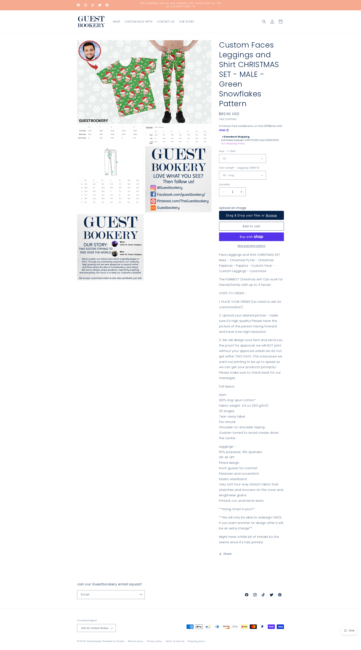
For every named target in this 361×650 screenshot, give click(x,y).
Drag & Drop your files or (251, 215)
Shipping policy (196, 641)
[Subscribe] (140, 594)
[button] (264, 21)
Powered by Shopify (114, 641)
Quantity (224, 184)
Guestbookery (94, 641)
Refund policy (135, 641)
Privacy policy (154, 641)
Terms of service (175, 641)
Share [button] (227, 554)
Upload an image (232, 208)
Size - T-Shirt (227, 151)
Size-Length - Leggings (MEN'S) (239, 167)
